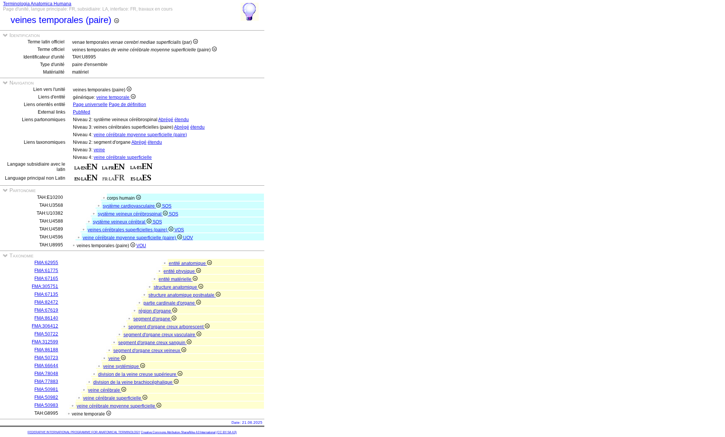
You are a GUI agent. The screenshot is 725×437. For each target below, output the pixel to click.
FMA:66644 (46, 365)
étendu (181, 119)
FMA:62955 (46, 262)
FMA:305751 (45, 286)
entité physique (180, 271)
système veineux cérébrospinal (130, 214)
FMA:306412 (45, 326)
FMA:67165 (46, 278)
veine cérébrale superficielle (123, 157)
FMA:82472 (46, 302)
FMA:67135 (46, 294)
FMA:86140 (46, 318)
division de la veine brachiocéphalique (133, 382)
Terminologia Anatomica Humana (37, 3)
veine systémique (121, 366)
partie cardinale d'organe (169, 303)
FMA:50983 (46, 405)
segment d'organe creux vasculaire (159, 334)
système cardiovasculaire (129, 206)
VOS (179, 229)
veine (99, 149)
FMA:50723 (46, 357)
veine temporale (113, 97)
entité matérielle (176, 279)
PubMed (81, 112)
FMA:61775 (46, 270)
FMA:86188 (46, 349)
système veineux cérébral (120, 222)
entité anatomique (188, 263)
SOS (166, 206)
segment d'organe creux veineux (147, 350)
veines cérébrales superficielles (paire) (128, 229)
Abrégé (165, 119)
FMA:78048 (46, 373)
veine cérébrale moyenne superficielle (116, 406)
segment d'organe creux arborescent (166, 326)
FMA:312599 (45, 342)
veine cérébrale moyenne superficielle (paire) (140, 134)
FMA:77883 (46, 381)
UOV (188, 237)
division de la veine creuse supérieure (137, 374)
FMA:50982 (46, 397)
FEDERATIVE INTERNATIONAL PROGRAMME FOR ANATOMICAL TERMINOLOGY (84, 432)
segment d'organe (152, 319)
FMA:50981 (46, 389)
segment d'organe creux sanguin (152, 342)
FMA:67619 (46, 310)
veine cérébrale (104, 390)
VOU (141, 245)
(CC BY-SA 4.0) (226, 432)
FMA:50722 (46, 334)
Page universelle (90, 104)
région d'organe (155, 311)
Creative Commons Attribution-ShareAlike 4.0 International (178, 432)
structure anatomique (176, 287)
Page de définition (127, 104)
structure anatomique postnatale (182, 295)
